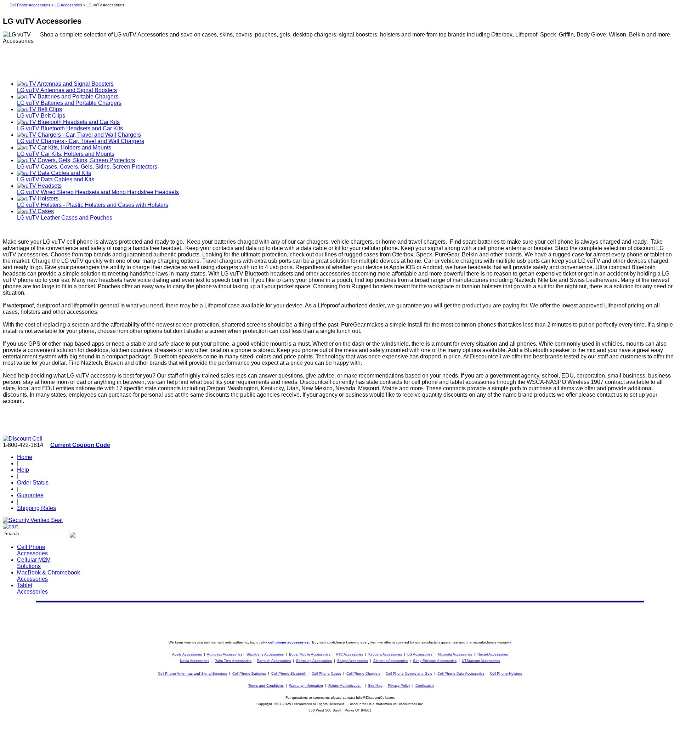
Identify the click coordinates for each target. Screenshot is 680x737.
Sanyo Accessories (352, 661)
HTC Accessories (349, 654)
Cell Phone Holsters (506, 673)
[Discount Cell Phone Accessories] (22, 439)
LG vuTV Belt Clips (41, 116)
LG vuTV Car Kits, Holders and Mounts (65, 154)
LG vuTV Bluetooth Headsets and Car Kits (70, 128)
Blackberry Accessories (265, 654)
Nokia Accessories (194, 661)
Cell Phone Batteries (249, 673)
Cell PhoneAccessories (32, 550)
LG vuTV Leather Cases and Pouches (64, 218)
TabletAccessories (32, 588)
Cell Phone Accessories (30, 5)
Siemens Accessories (390, 661)
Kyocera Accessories (385, 654)
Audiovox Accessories (224, 654)
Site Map (375, 685)
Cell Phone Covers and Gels (409, 673)
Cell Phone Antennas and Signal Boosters (192, 673)
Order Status (33, 483)
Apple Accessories (187, 654)
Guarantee (30, 495)
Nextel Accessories (492, 654)
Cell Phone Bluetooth (288, 673)
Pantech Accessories (274, 661)
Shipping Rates (36, 508)
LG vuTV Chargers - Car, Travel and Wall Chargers (80, 141)
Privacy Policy (399, 685)
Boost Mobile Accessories (309, 654)
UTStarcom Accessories (481, 661)
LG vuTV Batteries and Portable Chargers (69, 103)
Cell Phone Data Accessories (460, 673)
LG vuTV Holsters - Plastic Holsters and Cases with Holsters (92, 205)
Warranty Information (306, 685)
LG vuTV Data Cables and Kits (55, 179)
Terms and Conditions (266, 685)
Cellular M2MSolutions (34, 563)
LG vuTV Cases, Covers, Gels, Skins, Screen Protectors (87, 167)
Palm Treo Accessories (233, 661)
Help (23, 470)
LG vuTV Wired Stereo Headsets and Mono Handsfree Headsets (98, 192)
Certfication (424, 685)
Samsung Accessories (314, 661)
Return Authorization (345, 685)
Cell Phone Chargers (363, 673)
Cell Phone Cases (326, 673)
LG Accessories (68, 5)
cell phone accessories (288, 642)
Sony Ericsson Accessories (435, 661)
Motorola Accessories (455, 654)
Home (24, 457)
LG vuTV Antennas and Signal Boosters (67, 90)
